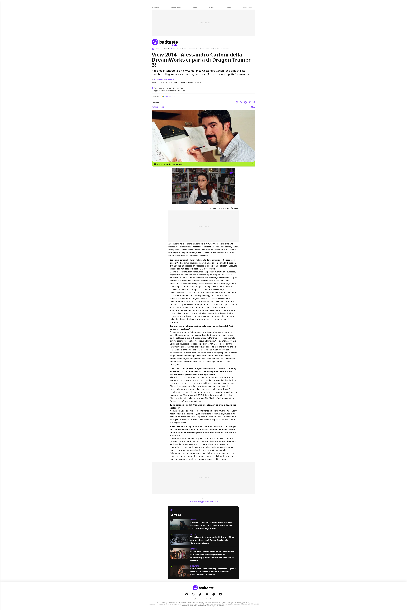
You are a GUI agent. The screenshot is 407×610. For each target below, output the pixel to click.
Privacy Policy (194, 599)
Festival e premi (158, 107)
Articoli (193, 520)
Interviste (166, 49)
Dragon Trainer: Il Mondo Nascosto (170, 164)
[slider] (199, 202)
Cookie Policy (204, 599)
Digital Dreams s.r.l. (181, 602)
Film (253, 107)
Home (157, 49)
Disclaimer (213, 599)
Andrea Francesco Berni (164, 79)
